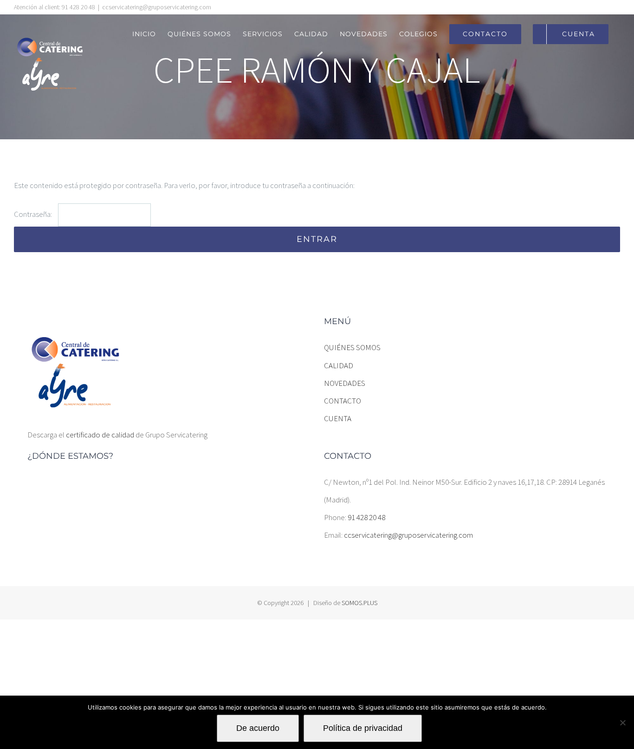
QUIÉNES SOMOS (352, 347)
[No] (622, 722)
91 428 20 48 (366, 517)
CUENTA (337, 418)
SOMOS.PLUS (359, 603)
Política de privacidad (362, 728)
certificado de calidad (100, 435)
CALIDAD (338, 365)
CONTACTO (342, 401)
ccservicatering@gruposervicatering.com (156, 7)
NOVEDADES (344, 383)
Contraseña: (33, 214)
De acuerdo (257, 728)
